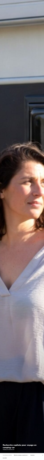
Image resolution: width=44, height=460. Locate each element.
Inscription (5, 457)
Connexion (32, 455)
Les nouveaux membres (7, 455)
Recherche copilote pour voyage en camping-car (19, 446)
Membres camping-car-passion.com (21, 455)
